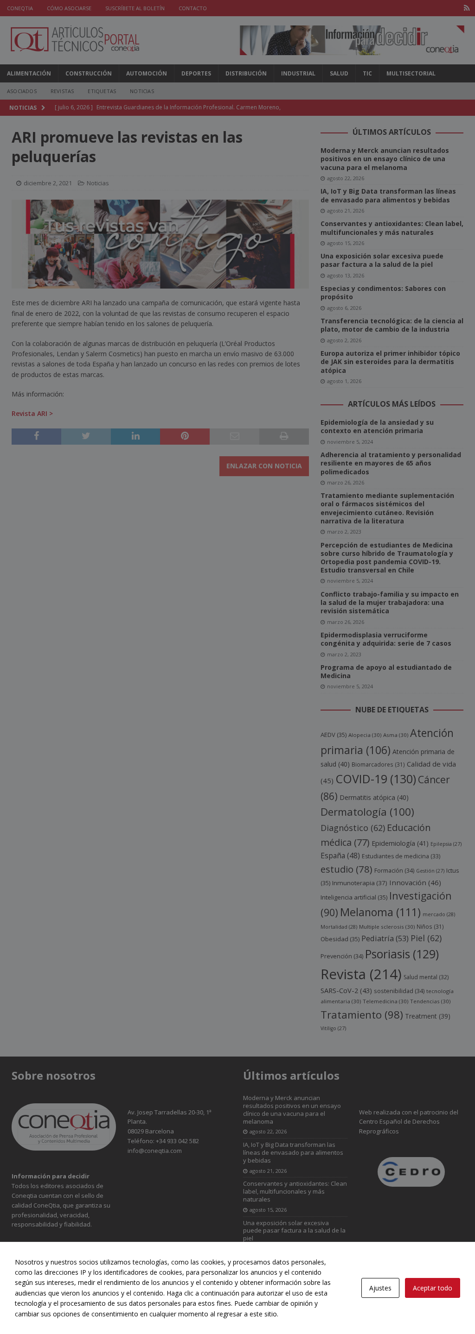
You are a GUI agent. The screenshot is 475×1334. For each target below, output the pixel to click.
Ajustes (380, 1288)
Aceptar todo (432, 1288)
